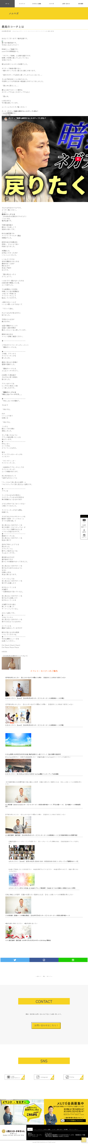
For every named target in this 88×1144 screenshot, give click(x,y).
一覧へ (44, 976)
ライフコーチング (40, 31)
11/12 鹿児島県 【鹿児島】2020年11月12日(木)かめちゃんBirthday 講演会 (28, 940)
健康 (49, 31)
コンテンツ (22, 3)
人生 (46, 31)
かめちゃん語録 (36, 3)
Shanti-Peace (16, 31)
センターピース (32, 31)
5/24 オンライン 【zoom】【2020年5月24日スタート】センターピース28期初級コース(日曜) (34, 698)
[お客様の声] (84, 530)
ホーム (7, 3)
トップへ (84, 1141)
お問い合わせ (66, 3)
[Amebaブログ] (84, 535)
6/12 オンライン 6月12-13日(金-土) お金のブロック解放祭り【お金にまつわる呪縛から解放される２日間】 (42, 888)
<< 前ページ (38, 976)
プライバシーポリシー (73, 1129)
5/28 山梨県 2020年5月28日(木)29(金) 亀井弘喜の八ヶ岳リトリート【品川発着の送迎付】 (33, 754)
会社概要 (80, 3)
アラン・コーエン (24, 31)
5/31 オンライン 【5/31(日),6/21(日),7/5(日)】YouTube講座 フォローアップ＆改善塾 (31, 774)
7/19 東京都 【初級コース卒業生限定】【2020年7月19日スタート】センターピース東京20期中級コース (37, 915)
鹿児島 (52, 31)
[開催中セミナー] (84, 525)
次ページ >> (49, 976)
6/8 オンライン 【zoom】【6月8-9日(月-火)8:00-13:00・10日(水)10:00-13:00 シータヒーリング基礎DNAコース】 (44, 861)
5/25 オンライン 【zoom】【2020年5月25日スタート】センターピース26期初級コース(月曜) (34, 725)
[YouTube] (84, 520)
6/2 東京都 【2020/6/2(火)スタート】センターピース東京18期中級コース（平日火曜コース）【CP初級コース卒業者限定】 (42, 805)
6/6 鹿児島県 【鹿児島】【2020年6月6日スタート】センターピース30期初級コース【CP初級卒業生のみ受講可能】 (41, 835)
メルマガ (51, 3)
